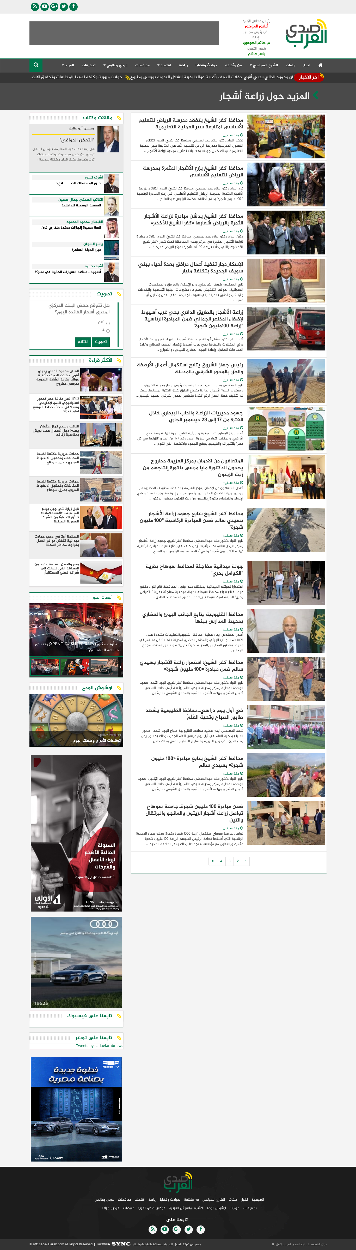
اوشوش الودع (216, 1208)
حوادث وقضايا (206, 65)
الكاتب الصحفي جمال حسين (80, 200)
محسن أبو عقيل (81, 129)
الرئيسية (257, 1200)
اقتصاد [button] (165, 65)
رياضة (183, 65)
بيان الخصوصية (317, 1244)
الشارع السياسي (213, 1200)
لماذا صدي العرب (294, 1244)
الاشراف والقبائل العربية (186, 1208)
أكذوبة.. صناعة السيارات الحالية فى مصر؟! (68, 272)
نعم (101, 323)
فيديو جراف (110, 1208)
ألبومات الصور (102, 598)
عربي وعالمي (104, 1200)
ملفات (290, 65)
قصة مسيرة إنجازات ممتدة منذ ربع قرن (71, 228)
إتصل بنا (276, 1244)
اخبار (306, 65)
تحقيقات (89, 65)
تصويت (101, 342)
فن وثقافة (233, 65)
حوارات (235, 1208)
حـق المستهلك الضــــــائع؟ (79, 183)
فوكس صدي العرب (151, 1208)
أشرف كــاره (94, 177)
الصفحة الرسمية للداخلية (81, 206)
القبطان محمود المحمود (84, 222)
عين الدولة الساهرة (86, 250)
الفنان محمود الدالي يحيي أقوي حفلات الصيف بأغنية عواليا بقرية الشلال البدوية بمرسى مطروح (257, 77)
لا (103, 330)
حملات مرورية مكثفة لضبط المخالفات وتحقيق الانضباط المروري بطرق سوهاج (96, 77)
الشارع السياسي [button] (265, 65)
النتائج (83, 342)
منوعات (128, 1208)
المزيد (69, 65)
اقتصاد (140, 1200)
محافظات (142, 65)
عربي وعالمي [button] (116, 65)
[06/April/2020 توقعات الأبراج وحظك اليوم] (76, 721)
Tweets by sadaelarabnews (99, 1046)
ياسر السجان (93, 244)
